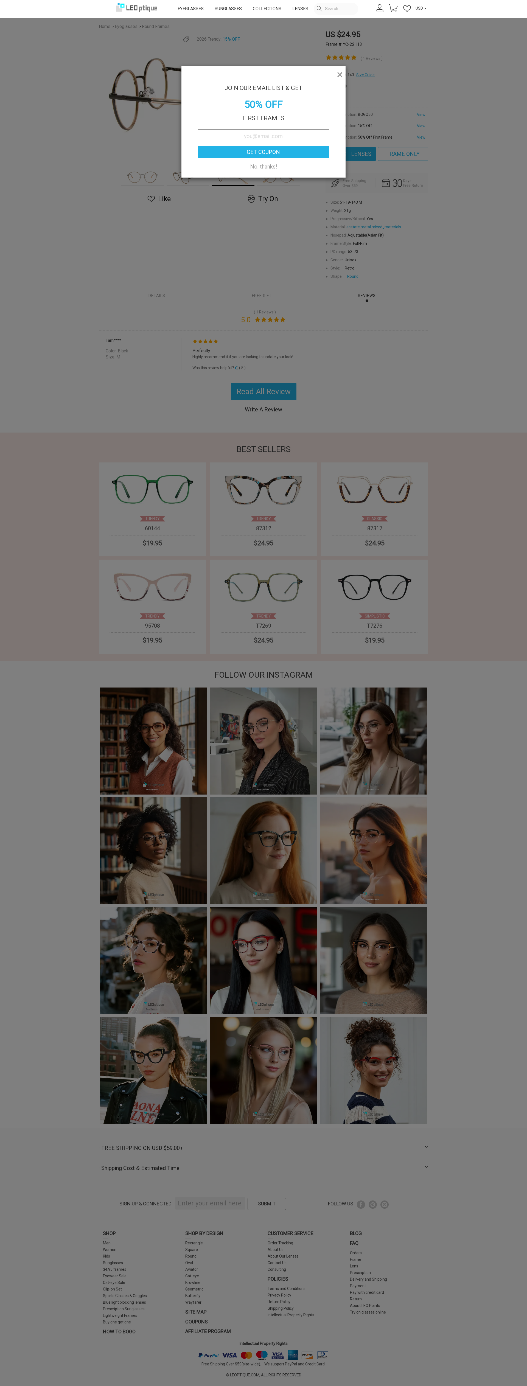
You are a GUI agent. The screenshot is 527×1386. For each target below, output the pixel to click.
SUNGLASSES (228, 8)
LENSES (300, 8)
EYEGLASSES (191, 8)
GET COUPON (263, 152)
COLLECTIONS (267, 8)
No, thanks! (263, 166)
